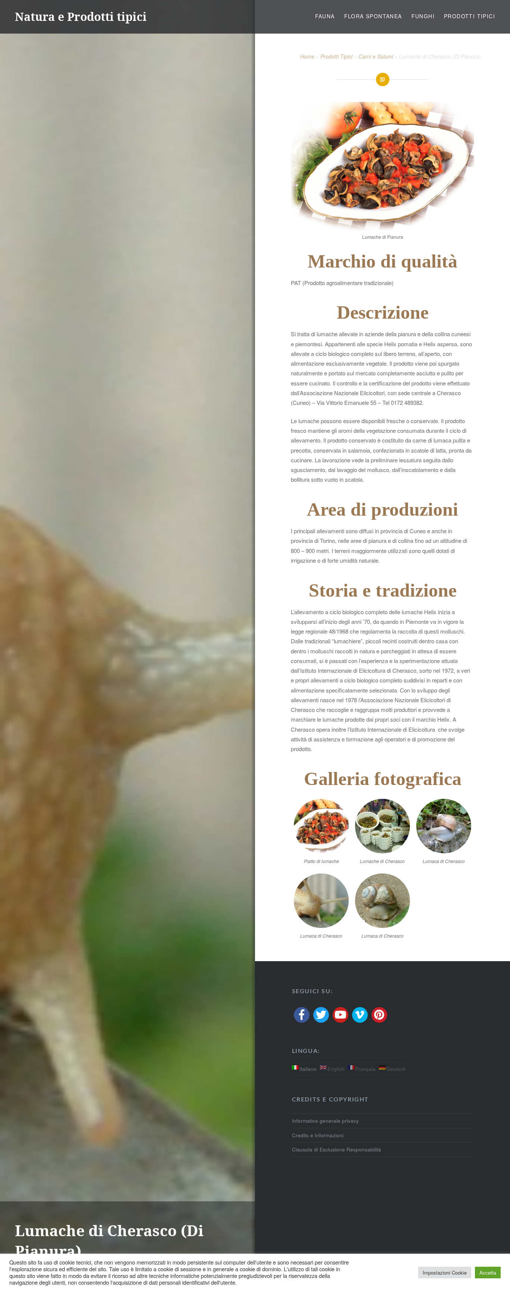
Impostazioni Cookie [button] (445, 1272)
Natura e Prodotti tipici (81, 16)
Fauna (325, 16)
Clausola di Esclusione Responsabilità (336, 1149)
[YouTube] (340, 1015)
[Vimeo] (360, 1015)
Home (307, 56)
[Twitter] (321, 1015)
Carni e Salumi (375, 56)
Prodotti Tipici (469, 16)
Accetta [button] (487, 1272)
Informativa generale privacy (325, 1120)
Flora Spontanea (373, 16)
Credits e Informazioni (317, 1135)
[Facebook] (302, 1015)
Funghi (423, 16)
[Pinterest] (379, 1015)
